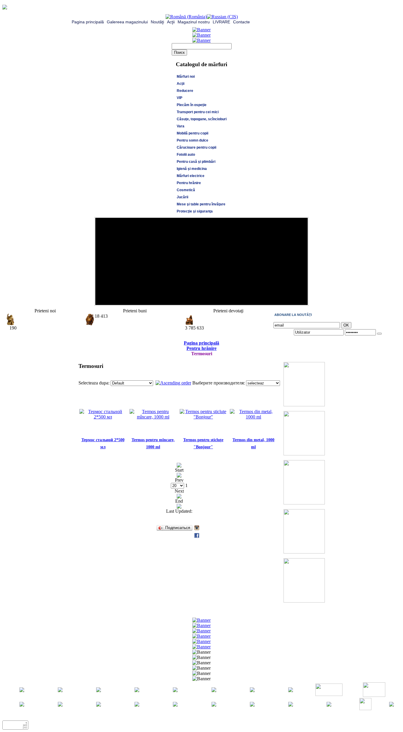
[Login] (379, 334)
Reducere (185, 91)
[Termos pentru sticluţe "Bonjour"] (203, 416)
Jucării (182, 197)
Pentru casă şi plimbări (196, 162)
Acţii (171, 22)
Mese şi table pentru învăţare (201, 204)
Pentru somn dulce (192, 140)
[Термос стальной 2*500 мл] (103, 416)
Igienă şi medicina (192, 169)
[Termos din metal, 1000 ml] (253, 416)
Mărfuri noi (186, 76)
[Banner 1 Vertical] (304, 404)
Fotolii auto (186, 154)
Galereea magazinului (127, 22)
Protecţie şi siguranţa (195, 211)
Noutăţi (157, 22)
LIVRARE (221, 22)
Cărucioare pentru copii (196, 147)
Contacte (241, 22)
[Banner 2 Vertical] (304, 453)
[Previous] (296, 299)
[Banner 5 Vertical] (304, 600)
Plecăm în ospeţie (192, 105)
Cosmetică (186, 190)
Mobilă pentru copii (192, 133)
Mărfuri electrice (190, 176)
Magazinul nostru (194, 22)
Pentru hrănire (189, 183)
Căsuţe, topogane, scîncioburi (202, 119)
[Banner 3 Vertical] (304, 502)
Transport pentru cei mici (198, 112)
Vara (180, 126)
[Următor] (301, 299)
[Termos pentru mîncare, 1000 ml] (153, 416)
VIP (179, 98)
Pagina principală (88, 22)
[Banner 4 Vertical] (304, 551)
